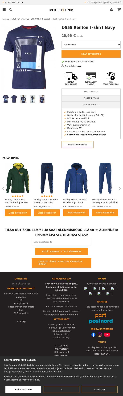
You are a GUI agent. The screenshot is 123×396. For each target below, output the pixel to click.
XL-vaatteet (61, 345)
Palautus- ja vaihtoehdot (61, 327)
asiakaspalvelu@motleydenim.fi (104, 2)
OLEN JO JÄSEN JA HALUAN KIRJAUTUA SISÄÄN (60, 263)
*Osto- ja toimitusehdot (61, 324)
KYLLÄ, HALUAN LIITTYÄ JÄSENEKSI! (61, 251)
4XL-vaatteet (61, 355)
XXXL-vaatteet (61, 352)
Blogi (21, 310)
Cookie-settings (61, 337)
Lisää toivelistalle (77, 144)
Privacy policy (61, 334)
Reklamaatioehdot (61, 331)
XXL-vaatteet (61, 349)
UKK (21, 300)
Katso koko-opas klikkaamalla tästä (86, 134)
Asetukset (99, 389)
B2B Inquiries (21, 313)
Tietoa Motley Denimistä (21, 306)
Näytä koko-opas (73, 66)
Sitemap (21, 321)
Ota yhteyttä (21, 303)
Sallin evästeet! (23, 389)
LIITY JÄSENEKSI (21, 283)
